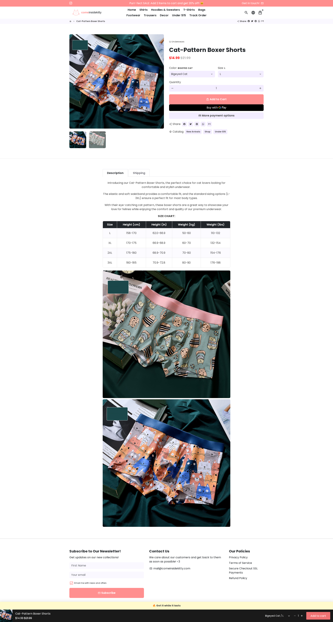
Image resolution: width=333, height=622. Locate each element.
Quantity (175, 82)
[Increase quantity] (302, 616)
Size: (221, 68)
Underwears (176, 41)
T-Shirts (189, 10)
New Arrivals (193, 131)
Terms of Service (240, 563)
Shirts (143, 10)
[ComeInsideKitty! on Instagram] (70, 3)
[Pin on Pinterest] (256, 21)
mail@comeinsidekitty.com (170, 568)
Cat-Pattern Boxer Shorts (90, 21)
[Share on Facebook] (249, 21)
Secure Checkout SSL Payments (243, 570)
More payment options (218, 116)
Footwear (133, 15)
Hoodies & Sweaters (165, 10)
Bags (201, 10)
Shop (207, 131)
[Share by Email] (263, 21)
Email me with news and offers (90, 583)
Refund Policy (238, 578)
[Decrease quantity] (295, 616)
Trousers (150, 15)
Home (132, 10)
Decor (164, 15)
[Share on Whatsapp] (259, 21)
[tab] (115, 173)
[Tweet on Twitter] (252, 21)
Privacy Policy (238, 557)
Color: (181, 68)
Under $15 (179, 15)
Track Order (198, 15)
